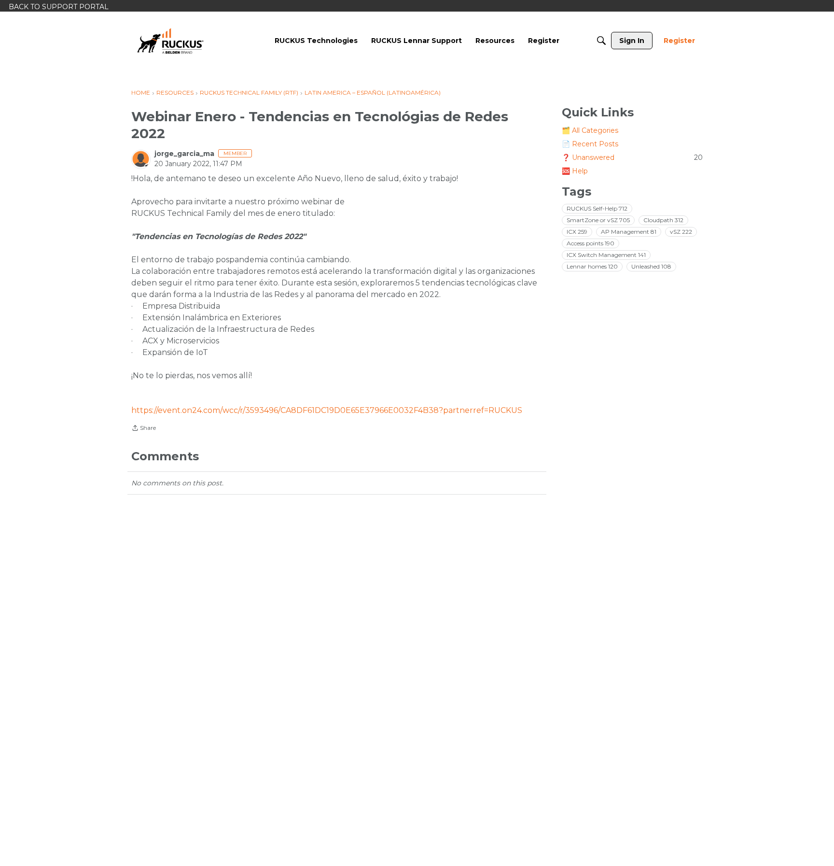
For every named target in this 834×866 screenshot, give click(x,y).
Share (143, 429)
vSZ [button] (681, 231)
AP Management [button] (628, 231)
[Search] (601, 40)
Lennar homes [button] (592, 266)
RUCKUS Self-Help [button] (597, 208)
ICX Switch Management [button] (606, 254)
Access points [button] (590, 243)
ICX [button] (577, 231)
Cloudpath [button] (663, 220)
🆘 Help (575, 171)
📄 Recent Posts (590, 144)
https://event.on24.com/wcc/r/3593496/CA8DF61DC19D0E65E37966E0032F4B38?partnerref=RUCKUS (326, 410)
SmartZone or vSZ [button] (598, 220)
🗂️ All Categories (590, 130)
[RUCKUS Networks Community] (170, 40)
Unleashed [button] (651, 266)
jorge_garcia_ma (184, 153)
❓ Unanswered (632, 157)
